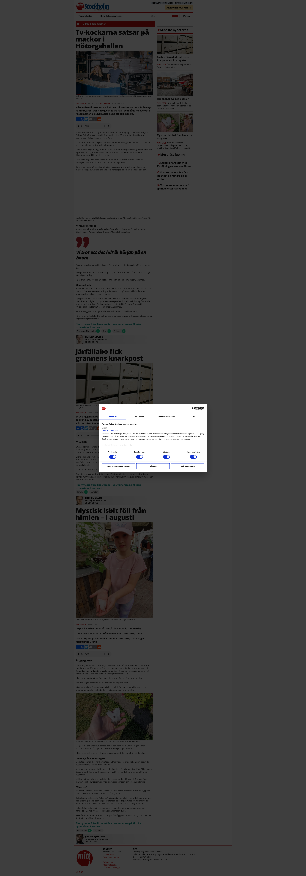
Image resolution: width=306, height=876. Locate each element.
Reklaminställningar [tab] (166, 416)
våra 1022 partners (110, 431)
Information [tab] (139, 416)
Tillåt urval (153, 466)
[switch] (139, 457)
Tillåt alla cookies (187, 466)
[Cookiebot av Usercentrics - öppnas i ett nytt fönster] (193, 408)
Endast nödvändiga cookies (118, 466)
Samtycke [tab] (113, 416)
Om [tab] (193, 416)
